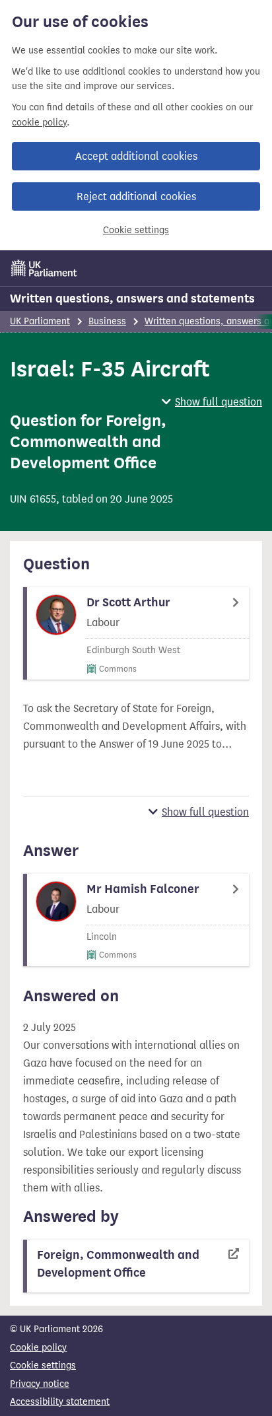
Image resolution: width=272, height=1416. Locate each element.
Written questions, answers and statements (132, 298)
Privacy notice (39, 1384)
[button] (212, 402)
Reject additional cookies (136, 196)
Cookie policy (38, 1347)
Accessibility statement (60, 1401)
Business (107, 321)
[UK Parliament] (44, 268)
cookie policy (39, 122)
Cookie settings (136, 230)
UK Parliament (40, 321)
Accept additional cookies (136, 156)
